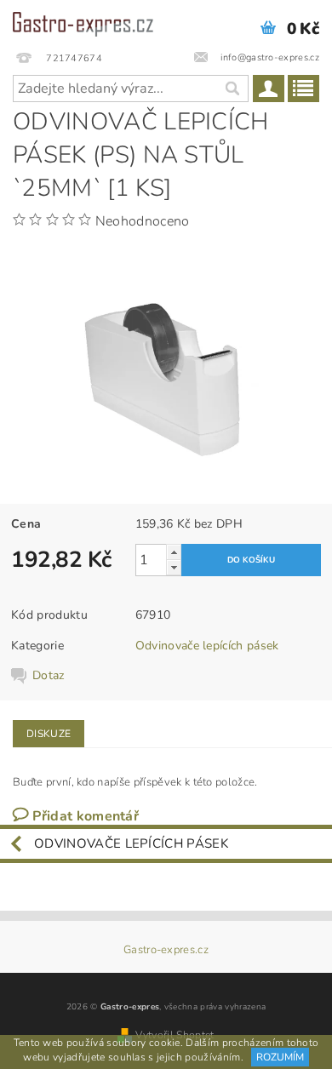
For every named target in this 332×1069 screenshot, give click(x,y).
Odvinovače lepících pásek (207, 645)
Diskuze (48, 733)
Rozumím (280, 1057)
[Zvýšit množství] (173, 552)
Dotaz (48, 675)
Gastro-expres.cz (166, 950)
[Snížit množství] (173, 567)
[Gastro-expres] (83, 22)
